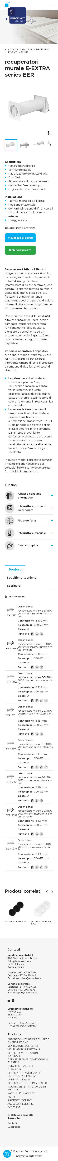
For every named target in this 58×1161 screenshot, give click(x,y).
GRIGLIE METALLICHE (21, 1066)
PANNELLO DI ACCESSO (22, 1093)
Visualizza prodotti (20, 237)
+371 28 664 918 (27, 975)
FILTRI (11, 1096)
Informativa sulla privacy (29, 1156)
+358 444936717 (27, 1023)
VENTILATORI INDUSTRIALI (24, 1049)
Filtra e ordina (16, 596)
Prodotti (15, 569)
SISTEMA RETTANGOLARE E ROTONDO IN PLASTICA (24, 1074)
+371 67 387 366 (27, 972)
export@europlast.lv (27, 992)
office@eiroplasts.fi (26, 1026)
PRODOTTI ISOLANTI (20, 1100)
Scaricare (14, 586)
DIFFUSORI (14, 1069)
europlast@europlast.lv (28, 978)
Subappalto (14, 1126)
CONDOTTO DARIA (19, 1079)
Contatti (12, 1123)
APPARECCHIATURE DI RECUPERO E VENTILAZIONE (29, 51)
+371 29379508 (26, 989)
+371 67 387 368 (27, 986)
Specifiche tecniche (22, 577)
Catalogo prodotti (22, 1115)
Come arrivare (16, 967)
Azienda (14, 1118)
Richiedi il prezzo (20, 250)
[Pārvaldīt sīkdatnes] (7, 1154)
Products (14, 1034)
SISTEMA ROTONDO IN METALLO (27, 1083)
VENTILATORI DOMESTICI (23, 1045)
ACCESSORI (14, 1107)
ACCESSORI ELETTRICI (21, 1103)
